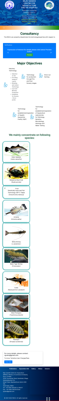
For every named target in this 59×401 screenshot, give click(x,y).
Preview (29, 55)
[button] (8, 52)
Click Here (8, 362)
